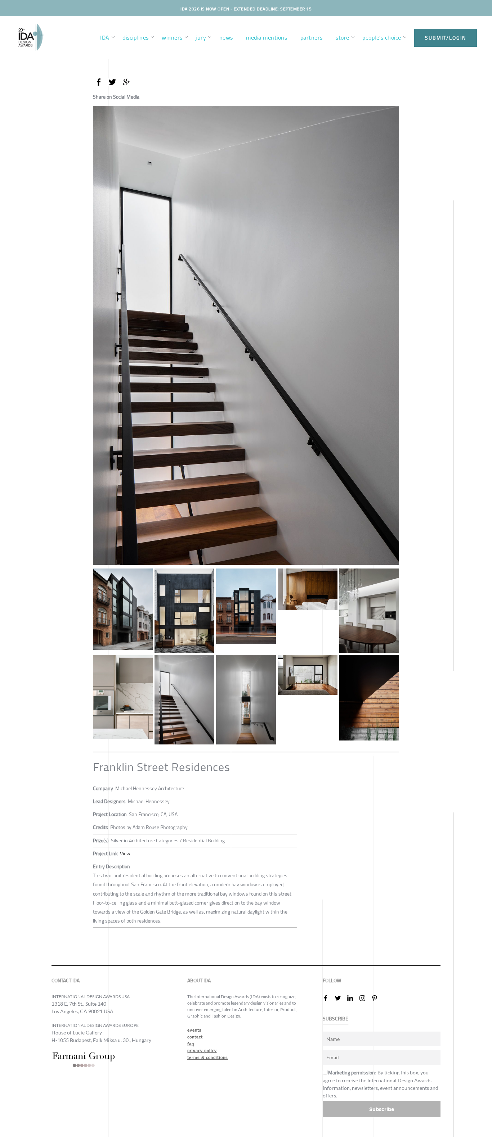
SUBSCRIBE (335, 1019)
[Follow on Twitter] (340, 998)
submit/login (445, 37)
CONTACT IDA (66, 980)
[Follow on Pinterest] (377, 998)
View (125, 853)
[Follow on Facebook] (328, 998)
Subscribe (381, 1109)
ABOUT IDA (199, 980)
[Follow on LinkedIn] (353, 998)
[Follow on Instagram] (365, 998)
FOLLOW (332, 980)
